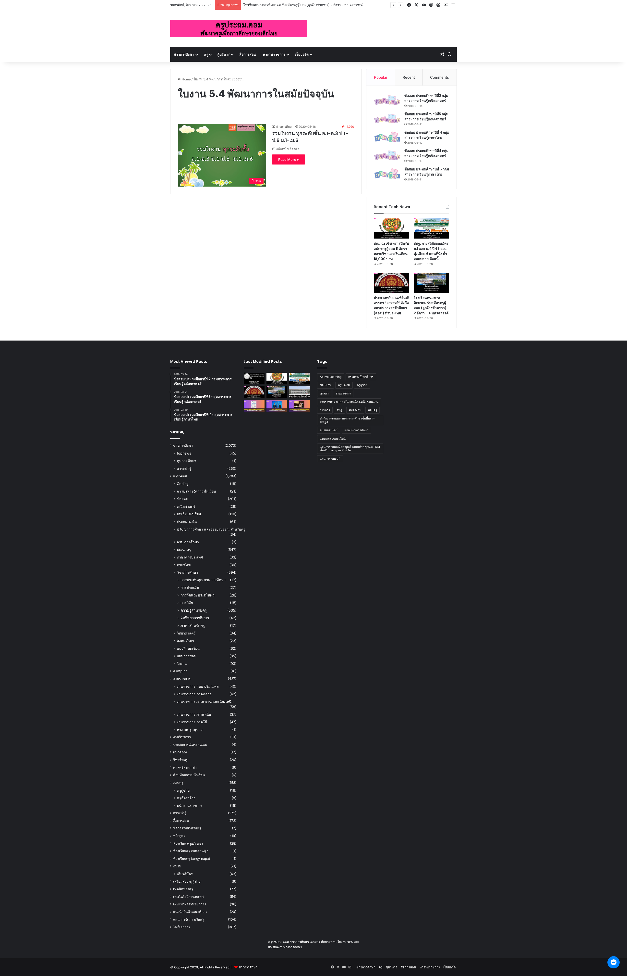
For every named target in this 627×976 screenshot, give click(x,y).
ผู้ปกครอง (180, 752)
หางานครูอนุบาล (190, 729)
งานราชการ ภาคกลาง (194, 694)
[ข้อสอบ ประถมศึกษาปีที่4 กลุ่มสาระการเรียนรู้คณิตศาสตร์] (387, 155)
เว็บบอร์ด (302, 54)
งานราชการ (182, 679)
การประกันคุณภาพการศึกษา (203, 580)
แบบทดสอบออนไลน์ (333, 438)
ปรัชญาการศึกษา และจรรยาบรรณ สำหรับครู (211, 529)
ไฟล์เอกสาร (181, 927)
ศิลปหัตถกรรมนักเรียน (189, 775)
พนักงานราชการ (189, 805)
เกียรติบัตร (185, 874)
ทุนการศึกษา (186, 461)
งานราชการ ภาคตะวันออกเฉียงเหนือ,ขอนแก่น (349, 402)
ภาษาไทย (184, 565)
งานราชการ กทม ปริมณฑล (198, 686)
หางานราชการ (274, 54)
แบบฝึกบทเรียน (188, 648)
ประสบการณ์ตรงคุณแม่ (190, 745)
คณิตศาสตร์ (186, 506)
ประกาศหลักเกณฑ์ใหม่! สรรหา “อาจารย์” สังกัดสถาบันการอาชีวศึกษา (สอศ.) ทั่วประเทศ (391, 305)
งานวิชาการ (182, 737)
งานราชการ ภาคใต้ (192, 722)
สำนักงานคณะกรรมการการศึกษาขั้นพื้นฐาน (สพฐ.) (347, 420)
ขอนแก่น (325, 385)
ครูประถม (180, 476)
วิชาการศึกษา (187, 572)
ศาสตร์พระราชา (185, 767)
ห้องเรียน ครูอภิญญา (188, 843)
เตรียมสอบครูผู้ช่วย (187, 881)
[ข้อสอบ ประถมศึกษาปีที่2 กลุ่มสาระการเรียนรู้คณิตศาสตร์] (387, 100)
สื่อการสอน (247, 54)
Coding (183, 484)
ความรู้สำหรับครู (194, 610)
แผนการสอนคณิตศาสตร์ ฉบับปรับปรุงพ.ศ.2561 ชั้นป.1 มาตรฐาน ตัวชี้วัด (350, 448)
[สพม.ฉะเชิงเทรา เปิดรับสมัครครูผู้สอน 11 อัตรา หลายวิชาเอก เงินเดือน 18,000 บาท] (391, 228)
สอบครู (178, 783)
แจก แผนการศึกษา (356, 430)
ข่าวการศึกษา (184, 54)
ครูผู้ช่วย (183, 790)
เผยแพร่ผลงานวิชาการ (189, 904)
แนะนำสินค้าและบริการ (190, 912)
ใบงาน (182, 663)
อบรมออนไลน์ (329, 430)
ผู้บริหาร (223, 54)
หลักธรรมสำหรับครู (187, 828)
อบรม (177, 866)
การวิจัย (187, 602)
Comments (439, 77)
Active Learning (330, 377)
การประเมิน (190, 587)
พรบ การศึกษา (188, 542)
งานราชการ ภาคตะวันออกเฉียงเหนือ (205, 701)
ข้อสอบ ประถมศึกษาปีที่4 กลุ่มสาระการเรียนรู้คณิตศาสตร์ (426, 153)
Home (186, 79)
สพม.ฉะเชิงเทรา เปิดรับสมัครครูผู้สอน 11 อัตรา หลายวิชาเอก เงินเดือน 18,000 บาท (391, 251)
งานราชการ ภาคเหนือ (194, 714)
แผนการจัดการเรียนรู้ (188, 919)
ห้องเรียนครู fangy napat (191, 859)
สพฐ (339, 410)
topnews (184, 453)
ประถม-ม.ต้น (187, 522)
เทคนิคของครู (183, 889)
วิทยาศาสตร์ (186, 633)
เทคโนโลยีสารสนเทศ (188, 897)
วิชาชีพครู (180, 760)
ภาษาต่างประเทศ (190, 557)
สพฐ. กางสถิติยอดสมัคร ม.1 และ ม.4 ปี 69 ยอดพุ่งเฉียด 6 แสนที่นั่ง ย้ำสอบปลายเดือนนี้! (431, 251)
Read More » (288, 159)
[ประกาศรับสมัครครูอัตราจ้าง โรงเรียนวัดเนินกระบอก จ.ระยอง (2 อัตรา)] (299, 392)
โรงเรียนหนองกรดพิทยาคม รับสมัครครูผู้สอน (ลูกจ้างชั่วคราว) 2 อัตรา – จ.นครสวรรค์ (303, 5)
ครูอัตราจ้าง (186, 798)
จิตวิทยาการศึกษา (195, 618)
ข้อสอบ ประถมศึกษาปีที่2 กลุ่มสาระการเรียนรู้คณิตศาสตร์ (426, 98)
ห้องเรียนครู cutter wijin (190, 851)
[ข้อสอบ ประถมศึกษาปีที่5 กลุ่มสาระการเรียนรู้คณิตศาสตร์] (387, 119)
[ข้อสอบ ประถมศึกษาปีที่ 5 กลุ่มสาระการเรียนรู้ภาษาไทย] (387, 174)
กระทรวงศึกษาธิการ (361, 377)
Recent (409, 77)
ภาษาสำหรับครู (193, 625)
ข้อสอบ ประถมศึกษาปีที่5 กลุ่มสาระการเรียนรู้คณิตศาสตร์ (426, 117)
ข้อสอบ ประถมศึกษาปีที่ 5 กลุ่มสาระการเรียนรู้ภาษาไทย (426, 172)
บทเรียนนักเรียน (189, 514)
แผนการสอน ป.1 (330, 458)
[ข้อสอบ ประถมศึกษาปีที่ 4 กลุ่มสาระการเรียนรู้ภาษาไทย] (387, 137)
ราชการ (325, 410)
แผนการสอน (186, 656)
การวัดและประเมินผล (198, 595)
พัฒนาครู (184, 549)
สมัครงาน (355, 410)
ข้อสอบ (182, 499)
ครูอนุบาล (180, 671)
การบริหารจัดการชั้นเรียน (196, 491)
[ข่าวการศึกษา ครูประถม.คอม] (238, 28)
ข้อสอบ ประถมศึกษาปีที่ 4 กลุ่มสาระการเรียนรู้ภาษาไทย (426, 135)
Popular (380, 77)
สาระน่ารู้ (184, 468)
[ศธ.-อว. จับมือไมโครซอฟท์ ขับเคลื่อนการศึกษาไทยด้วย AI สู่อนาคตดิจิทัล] (276, 406)
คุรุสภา (324, 393)
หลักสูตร (179, 836)
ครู (206, 54)
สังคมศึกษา (185, 641)
